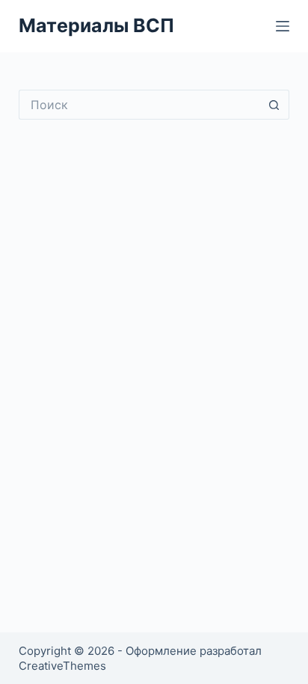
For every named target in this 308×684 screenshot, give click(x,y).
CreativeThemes (62, 666)
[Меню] (282, 26)
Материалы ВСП (96, 25)
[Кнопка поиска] (274, 105)
